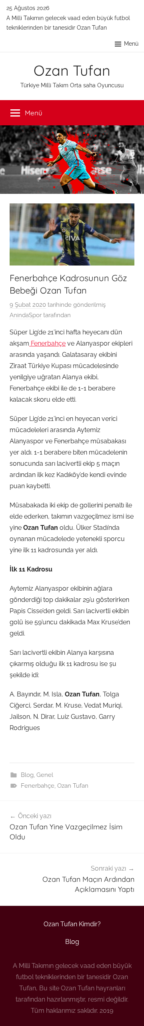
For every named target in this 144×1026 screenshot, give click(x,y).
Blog (27, 775)
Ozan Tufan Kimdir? (72, 924)
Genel (44, 775)
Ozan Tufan (72, 70)
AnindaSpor (26, 315)
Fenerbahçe (47, 343)
